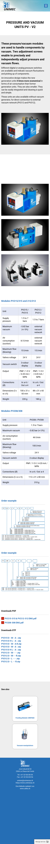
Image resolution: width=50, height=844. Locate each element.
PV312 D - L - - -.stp (10, 658)
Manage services (40, 842)
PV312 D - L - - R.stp (10, 661)
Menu (46, 5)
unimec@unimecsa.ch (25, 780)
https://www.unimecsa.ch (25, 783)
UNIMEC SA (9, 5)
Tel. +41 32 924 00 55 (25, 775)
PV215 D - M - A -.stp (11, 646)
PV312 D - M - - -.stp (10, 652)
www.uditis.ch (25, 788)
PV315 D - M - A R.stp (11, 643)
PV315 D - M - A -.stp (11, 637)
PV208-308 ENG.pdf (14, 622)
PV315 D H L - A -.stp (11, 640)
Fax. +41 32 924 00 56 (25, 777)
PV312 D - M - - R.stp (11, 655)
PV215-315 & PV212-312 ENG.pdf (20, 618)
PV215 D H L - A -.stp (11, 649)
